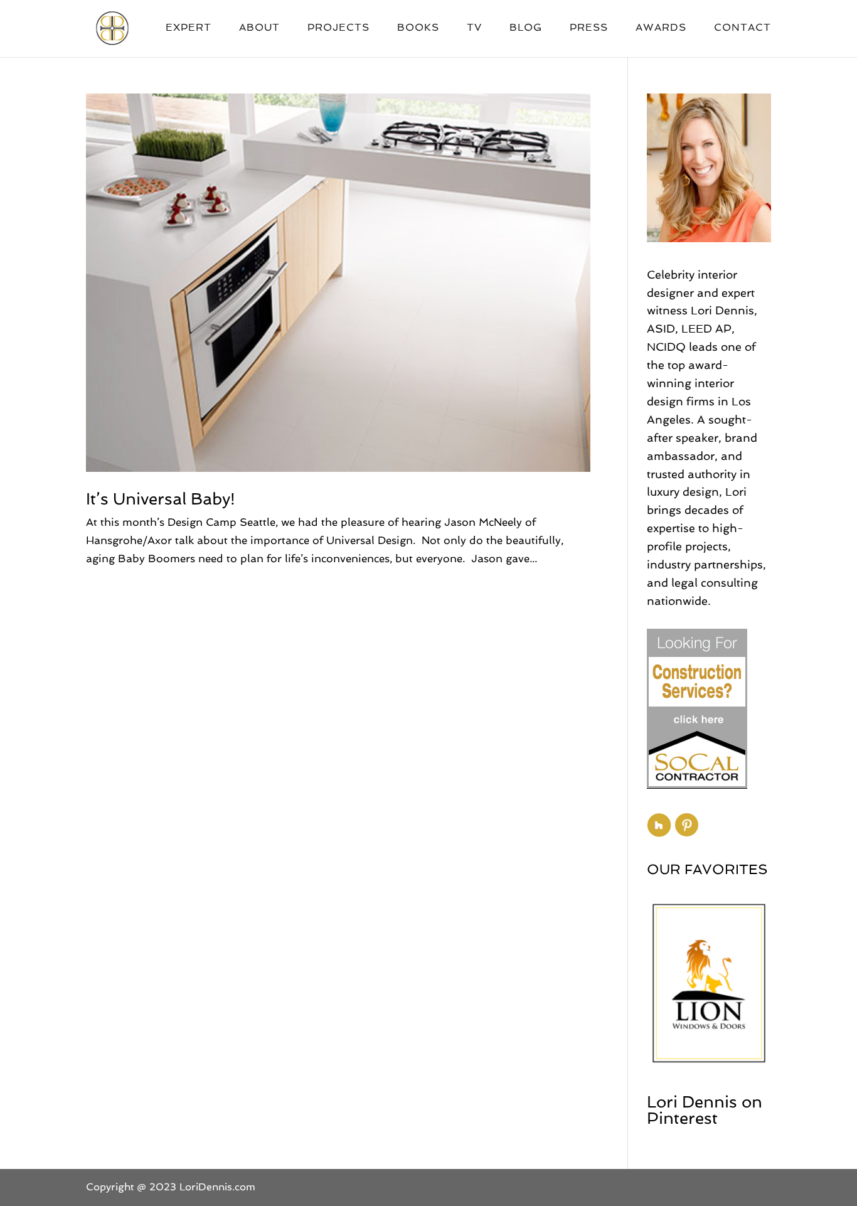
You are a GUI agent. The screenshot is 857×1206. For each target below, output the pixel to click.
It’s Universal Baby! (160, 498)
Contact (742, 28)
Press (589, 28)
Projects (338, 28)
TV (474, 28)
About (259, 28)
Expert (188, 28)
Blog (525, 28)
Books (418, 28)
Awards (661, 28)
